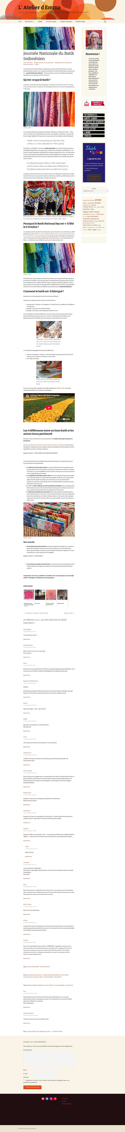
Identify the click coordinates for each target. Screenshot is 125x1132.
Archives (94, 188)
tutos (103, 227)
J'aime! (45, 62)
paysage (95, 221)
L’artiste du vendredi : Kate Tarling (35, 613)
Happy (92, 209)
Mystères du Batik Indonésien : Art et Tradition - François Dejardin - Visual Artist (50, 985)
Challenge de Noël (88, 207)
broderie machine (87, 205)
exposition (86, 209)
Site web (25, 1077)
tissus (24, 64)
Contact (64, 1101)
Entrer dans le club (94, 177)
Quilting (40, 21)
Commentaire (27, 1050)
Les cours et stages (51, 21)
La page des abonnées (66, 21)
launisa (25, 663)
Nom (25, 1070)
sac (94, 223)
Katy (24, 991)
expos (102, 207)
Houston (96, 212)
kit (83, 216)
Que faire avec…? (29, 21)
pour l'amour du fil (87, 223)
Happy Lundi (88, 211)
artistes (85, 203)
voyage (94, 230)
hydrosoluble (86, 214)
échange (99, 229)
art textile (91, 203)
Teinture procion (91, 227)
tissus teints (30, 64)
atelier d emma (39, 62)
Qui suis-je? (65, 1098)
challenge (93, 205)
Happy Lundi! (69, 613)
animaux (92, 200)
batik (57, 62)
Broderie (98, 203)
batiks (61, 62)
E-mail (25, 1073)
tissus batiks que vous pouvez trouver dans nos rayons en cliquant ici (45, 445)
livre (85, 216)
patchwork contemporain (91, 219)
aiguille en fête (86, 200)
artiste (98, 199)
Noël (88, 216)
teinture (85, 227)
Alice (37, 64)
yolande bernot (27, 753)
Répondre (27, 639)
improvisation (93, 214)
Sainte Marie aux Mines (90, 225)
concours (98, 207)
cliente (94, 207)
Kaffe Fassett (100, 214)
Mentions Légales (66, 1103)
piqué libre (101, 221)
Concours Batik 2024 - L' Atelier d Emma (38, 966)
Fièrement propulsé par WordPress (27, 1128)
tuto (100, 227)
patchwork (50, 62)
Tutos (19, 21)
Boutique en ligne (80, 21)
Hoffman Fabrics (61, 388)
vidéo (89, 230)
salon (99, 225)
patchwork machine (88, 221)
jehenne (25, 703)
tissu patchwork (67, 62)
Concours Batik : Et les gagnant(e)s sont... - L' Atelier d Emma (44, 1031)
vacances (85, 229)
